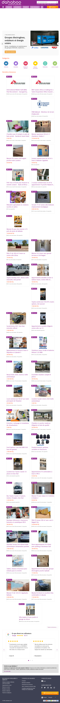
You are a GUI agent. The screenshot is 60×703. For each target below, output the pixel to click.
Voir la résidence (10, 52)
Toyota (48, 4)
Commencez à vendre (51, 693)
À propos (24, 680)
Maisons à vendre (6, 687)
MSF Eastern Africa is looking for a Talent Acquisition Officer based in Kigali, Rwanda (43, 92)
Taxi (53, 4)
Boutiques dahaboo (26, 682)
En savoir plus (7, 671)
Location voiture (40, 4)
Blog (35, 686)
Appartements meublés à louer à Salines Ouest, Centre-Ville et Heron (42, 280)
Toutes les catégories (6, 692)
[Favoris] (42, 7)
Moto (45, 4)
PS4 (51, 4)
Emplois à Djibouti (6, 690)
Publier (53, 7)
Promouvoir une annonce (27, 684)
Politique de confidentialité (27, 689)
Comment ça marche (28, 686)
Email (44, 681)
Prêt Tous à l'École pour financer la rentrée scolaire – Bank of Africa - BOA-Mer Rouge (18, 185)
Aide (23, 686)
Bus (55, 4)
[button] (28, 660)
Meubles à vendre (6, 689)
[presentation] (2, 43)
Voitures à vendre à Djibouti (8, 682)
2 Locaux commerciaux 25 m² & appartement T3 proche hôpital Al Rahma (42, 185)
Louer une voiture (6, 683)
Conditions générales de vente (28, 688)
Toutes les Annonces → (52, 627)
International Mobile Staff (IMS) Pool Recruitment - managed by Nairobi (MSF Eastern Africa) (17, 92)
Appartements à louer (6, 685)
